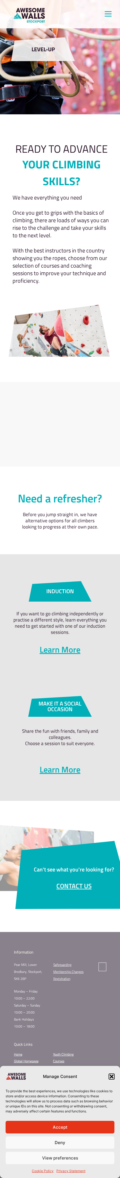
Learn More (60, 649)
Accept (60, 1127)
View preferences (60, 1158)
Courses (58, 1061)
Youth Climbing (63, 1054)
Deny (60, 1142)
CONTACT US (74, 886)
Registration (61, 978)
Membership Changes (68, 971)
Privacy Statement (70, 1171)
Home (18, 1054)
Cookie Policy (43, 1171)
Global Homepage (26, 1061)
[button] (111, 1076)
